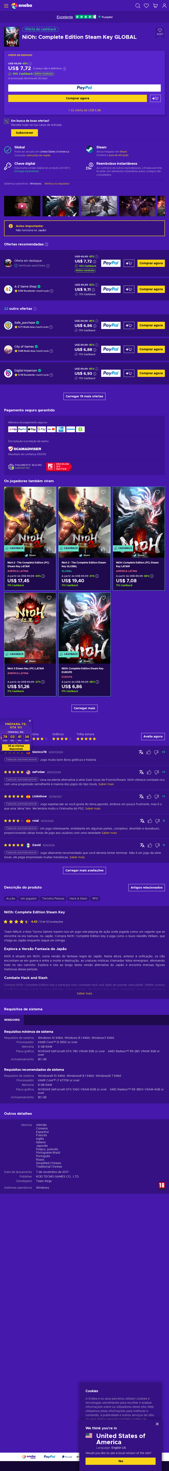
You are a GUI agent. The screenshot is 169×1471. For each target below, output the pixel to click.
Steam (123, 151)
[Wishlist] (146, 5)
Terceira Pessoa (53, 898)
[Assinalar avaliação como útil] (148, 752)
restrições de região (38, 155)
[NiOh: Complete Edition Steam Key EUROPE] (84, 623)
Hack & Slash (78, 898)
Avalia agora (153, 736)
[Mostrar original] (141, 752)
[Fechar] (157, 1423)
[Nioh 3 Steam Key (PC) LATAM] (30, 623)
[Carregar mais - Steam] (89, 150)
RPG (95, 898)
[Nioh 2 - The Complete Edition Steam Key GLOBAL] (84, 517)
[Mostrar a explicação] (51, 291)
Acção (10, 898)
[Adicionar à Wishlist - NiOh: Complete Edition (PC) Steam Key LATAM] (158, 493)
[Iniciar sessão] (164, 5)
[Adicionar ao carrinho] (155, 98)
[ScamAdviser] (24, 448)
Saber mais (84, 993)
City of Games (24, 346)
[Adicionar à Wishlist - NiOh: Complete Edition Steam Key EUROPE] (103, 599)
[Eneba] (21, 5)
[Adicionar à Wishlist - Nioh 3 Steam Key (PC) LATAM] (49, 599)
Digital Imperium (25, 370)
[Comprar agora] (84, 88)
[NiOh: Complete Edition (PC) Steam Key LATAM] (139, 517)
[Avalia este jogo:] (17, 922)
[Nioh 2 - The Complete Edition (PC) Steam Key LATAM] (30, 517)
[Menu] (5, 5)
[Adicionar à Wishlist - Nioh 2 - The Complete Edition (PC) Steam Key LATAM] (49, 493)
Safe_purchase (24, 322)
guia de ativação (119, 155)
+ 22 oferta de (84, 110)
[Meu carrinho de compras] (155, 5)
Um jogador (28, 898)
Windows (42, 1187)
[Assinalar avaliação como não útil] (156, 752)
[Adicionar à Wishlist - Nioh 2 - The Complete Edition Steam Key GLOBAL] (103, 493)
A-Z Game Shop (25, 286)
